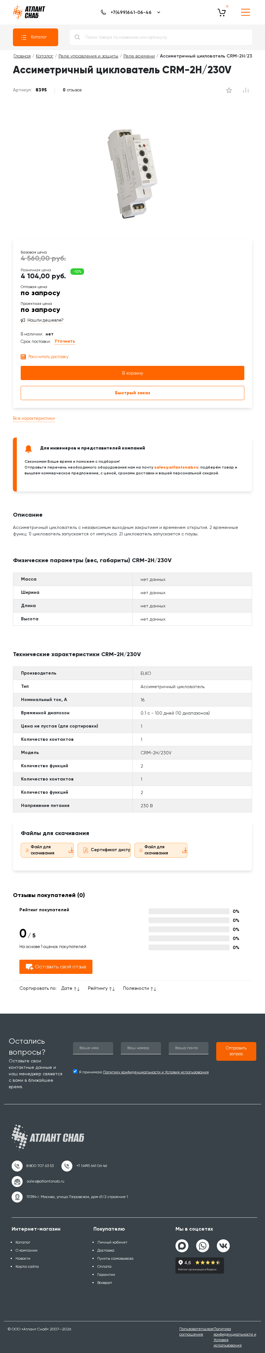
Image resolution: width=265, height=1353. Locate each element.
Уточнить (65, 341)
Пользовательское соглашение (196, 1332)
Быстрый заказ (132, 393)
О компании (26, 1250)
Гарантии (106, 1274)
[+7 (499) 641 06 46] (84, 1166)
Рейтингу (98, 988)
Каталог (39, 37)
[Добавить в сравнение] (228, 90)
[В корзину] (221, 12)
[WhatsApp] (202, 1243)
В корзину (132, 373)
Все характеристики (34, 418)
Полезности (136, 988)
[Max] (181, 1245)
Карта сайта (27, 1266)
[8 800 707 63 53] (33, 1166)
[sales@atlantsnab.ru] (38, 1181)
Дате (66, 988)
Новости (23, 1258)
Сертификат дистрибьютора (122, 849)
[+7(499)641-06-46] (129, 12)
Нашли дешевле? (45, 320)
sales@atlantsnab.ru (176, 467)
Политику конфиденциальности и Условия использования (156, 1072)
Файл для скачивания (42, 849)
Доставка (105, 1250)
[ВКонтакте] (223, 1243)
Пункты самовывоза (115, 1258)
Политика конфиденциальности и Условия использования (235, 1337)
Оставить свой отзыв (60, 967)
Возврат (104, 1282)
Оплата (104, 1266)
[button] (236, 1051)
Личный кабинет (112, 1242)
